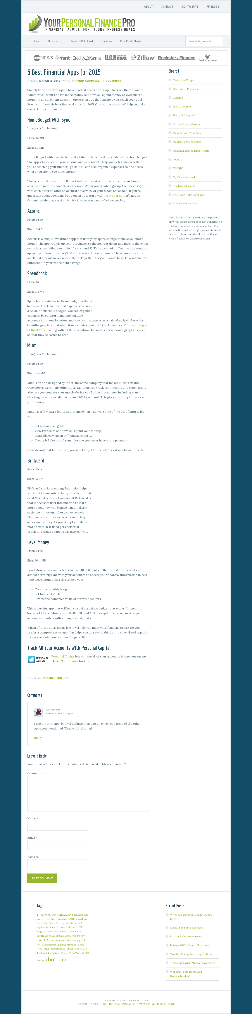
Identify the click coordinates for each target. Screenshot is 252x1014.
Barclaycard (76, 923)
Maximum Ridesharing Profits (191, 150)
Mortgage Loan (75, 944)
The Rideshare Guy (184, 203)
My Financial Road (184, 177)
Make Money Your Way (187, 133)
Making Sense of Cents (187, 141)
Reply (38, 737)
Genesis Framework (137, 1003)
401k (60, 914)
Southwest (42, 953)
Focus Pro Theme (110, 1003)
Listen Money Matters (186, 124)
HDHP (39, 940)
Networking (43, 948)
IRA (64, 940)
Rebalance (71, 948)
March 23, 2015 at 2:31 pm (59, 713)
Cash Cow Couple (184, 80)
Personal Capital (63, 656)
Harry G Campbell (184, 115)
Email (32, 837)
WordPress (159, 1003)
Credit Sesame (59, 935)
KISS (69, 940)
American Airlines (59, 919)
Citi (68, 927)
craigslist (41, 931)
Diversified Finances (185, 89)
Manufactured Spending (54, 944)
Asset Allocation (46, 923)
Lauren (50, 709)
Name (32, 818)
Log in (171, 1003)
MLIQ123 (178, 168)
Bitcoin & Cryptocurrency (186, 936)
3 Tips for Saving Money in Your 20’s (192, 963)
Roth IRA (81, 948)
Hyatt (51, 940)
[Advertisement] (121, 293)
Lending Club (78, 940)
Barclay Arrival (63, 923)
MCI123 (177, 159)
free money (78, 935)
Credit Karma (74, 931)
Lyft (39, 944)
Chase (52, 927)
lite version (116, 195)
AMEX (71, 919)
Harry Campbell (182, 106)
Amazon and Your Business (186, 927)
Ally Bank (73, 914)
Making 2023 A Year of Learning (189, 945)
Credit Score (44, 935)
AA (65, 914)
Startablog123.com (184, 186)
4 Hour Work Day (46, 914)
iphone (58, 940)
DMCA (145, 1000)
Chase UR (60, 927)
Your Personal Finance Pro (80, 24)
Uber (82, 953)
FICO (68, 936)
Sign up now (69, 661)
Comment (35, 773)
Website (33, 857)
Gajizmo (178, 97)
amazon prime (43, 919)
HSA (45, 940)
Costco (73, 927)
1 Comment (113, 81)
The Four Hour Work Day (189, 194)
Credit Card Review (56, 931)
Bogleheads (42, 927)
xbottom (55, 959)
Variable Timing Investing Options (191, 954)
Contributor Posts (57, 678)
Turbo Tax (74, 953)
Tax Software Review (58, 953)
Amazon (83, 914)
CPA (80, 927)
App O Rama (81, 919)
